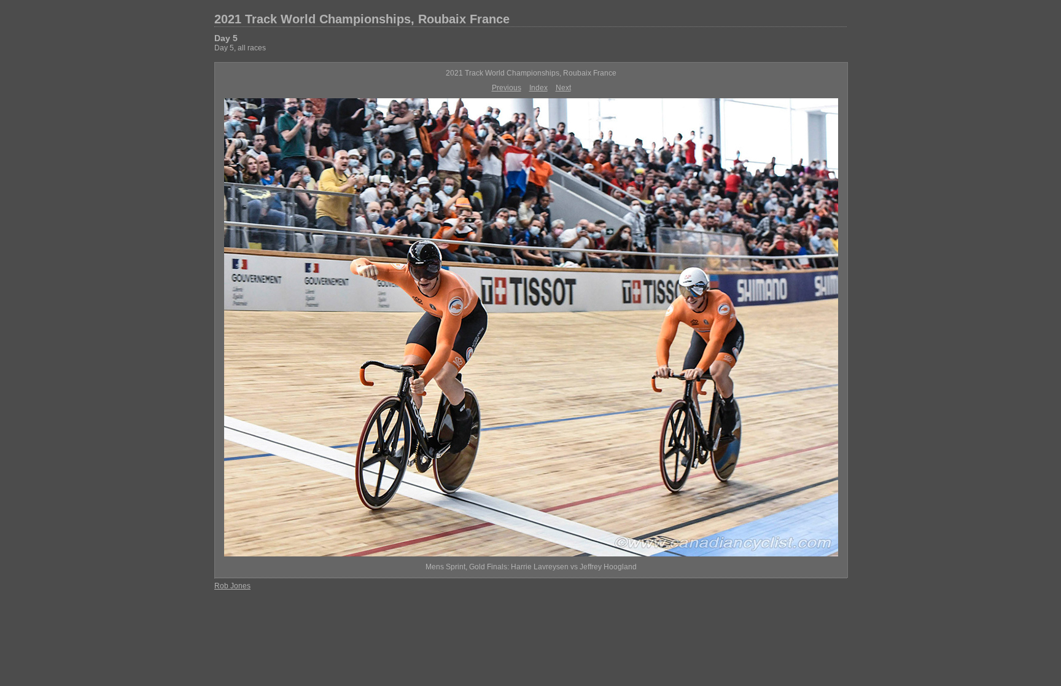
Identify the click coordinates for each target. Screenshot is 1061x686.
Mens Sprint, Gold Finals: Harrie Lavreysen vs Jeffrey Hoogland (531, 567)
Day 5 (226, 38)
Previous (506, 88)
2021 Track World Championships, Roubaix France (362, 19)
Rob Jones (232, 586)
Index (538, 88)
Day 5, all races (240, 48)
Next (563, 88)
